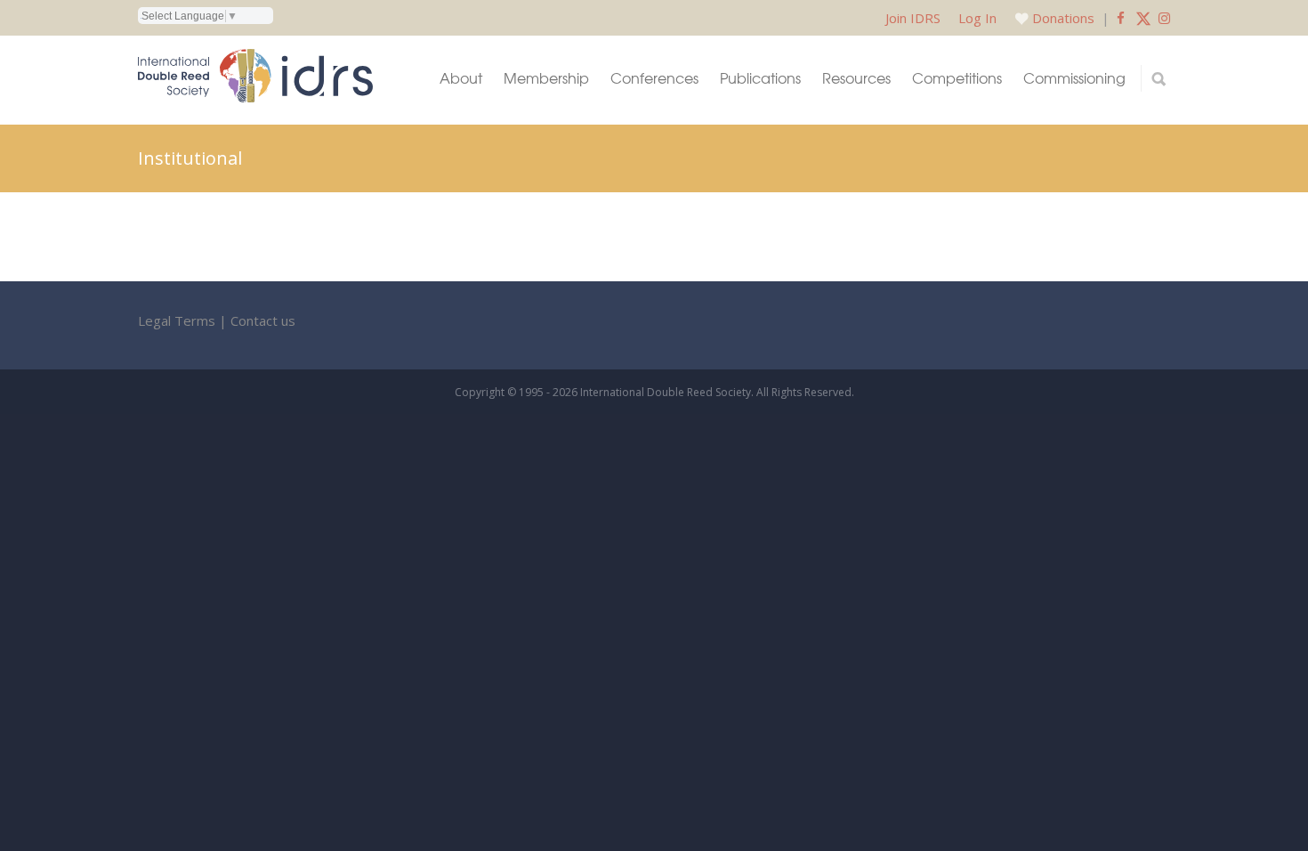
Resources (856, 78)
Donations (1063, 18)
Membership (546, 78)
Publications (760, 78)
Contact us (262, 320)
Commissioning (1074, 78)
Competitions (957, 78)
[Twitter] (1143, 18)
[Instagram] (1164, 18)
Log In (977, 18)
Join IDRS (913, 18)
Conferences (654, 78)
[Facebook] (1121, 18)
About (461, 78)
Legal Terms (176, 320)
